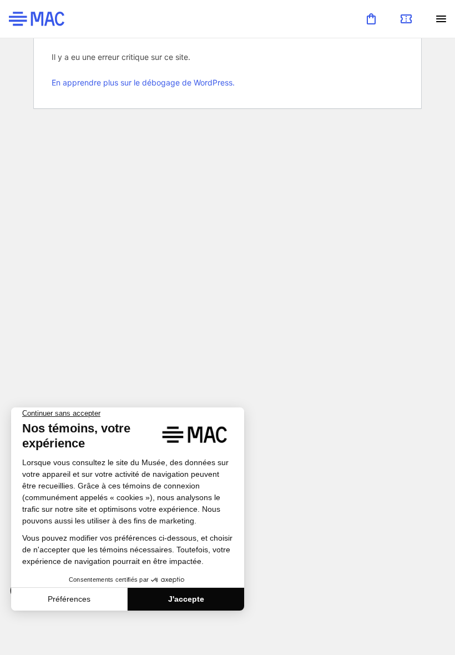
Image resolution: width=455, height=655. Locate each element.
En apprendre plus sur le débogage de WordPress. (143, 82)
